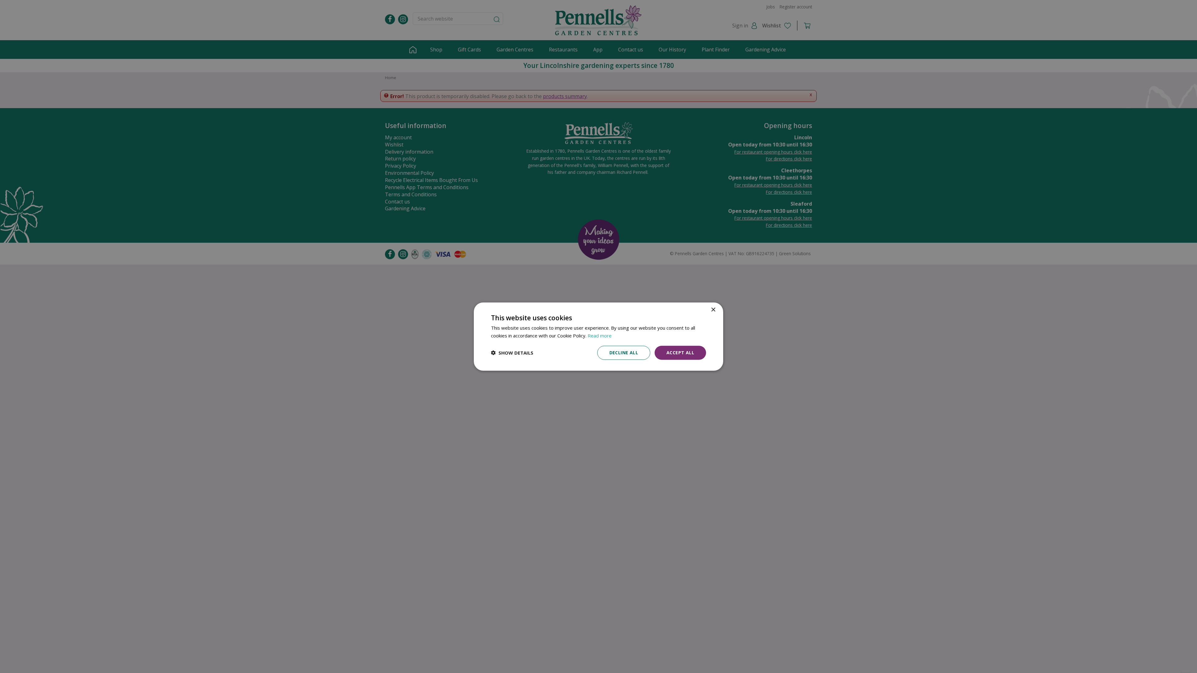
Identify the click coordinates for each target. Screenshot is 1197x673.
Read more (600, 335)
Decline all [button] (623, 353)
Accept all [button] (680, 353)
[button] (512, 352)
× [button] (713, 310)
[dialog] (598, 337)
